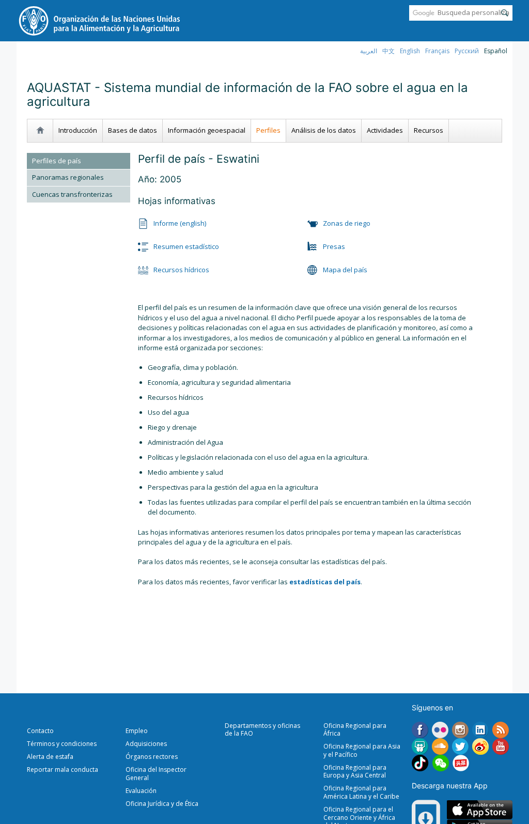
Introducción (77, 130)
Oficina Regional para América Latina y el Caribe (361, 792)
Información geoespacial (206, 130)
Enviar (505, 13)
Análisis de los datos (323, 130)
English (410, 50)
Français (437, 50)
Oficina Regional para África (354, 729)
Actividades (385, 130)
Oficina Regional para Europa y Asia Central (354, 771)
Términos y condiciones (62, 743)
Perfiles (268, 130)
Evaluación (141, 790)
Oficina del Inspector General (156, 773)
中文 (388, 50)
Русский (467, 50)
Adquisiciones (146, 743)
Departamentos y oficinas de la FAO (262, 729)
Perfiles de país (56, 160)
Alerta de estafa (50, 756)
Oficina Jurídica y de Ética (162, 803)
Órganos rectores (152, 756)
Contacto (40, 730)
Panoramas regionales (68, 177)
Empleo (137, 730)
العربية (368, 50)
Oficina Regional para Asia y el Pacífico (361, 750)
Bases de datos (132, 130)
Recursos (428, 130)
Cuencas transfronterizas (72, 194)
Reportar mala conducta (62, 769)
